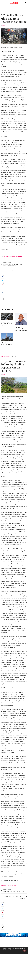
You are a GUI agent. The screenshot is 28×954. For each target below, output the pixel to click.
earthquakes (4, 257)
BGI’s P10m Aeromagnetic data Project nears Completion (21, 329)
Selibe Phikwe (11, 257)
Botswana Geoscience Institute (14, 256)
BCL (4, 256)
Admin (3, 25)
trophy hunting (12, 885)
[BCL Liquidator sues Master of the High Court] (7, 337)
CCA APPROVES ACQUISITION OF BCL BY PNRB (6, 323)
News (2, 356)
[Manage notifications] (24, 951)
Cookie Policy (8, 949)
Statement (6, 356)
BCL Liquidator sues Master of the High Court (7, 343)
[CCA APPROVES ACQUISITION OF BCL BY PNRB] (7, 316)
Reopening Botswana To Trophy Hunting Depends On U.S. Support (13, 365)
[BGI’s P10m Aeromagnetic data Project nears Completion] (21, 319)
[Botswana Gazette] (14, 2)
